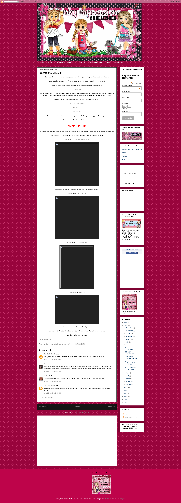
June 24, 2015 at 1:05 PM (52, 371)
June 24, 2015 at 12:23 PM (52, 359)
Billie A (46, 375)
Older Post (111, 407)
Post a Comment (47, 397)
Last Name (125, 97)
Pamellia (47, 364)
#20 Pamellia (77, 112)
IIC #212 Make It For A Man (130, 368)
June (127, 345)
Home (41, 62)
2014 (126, 388)
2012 (126, 393)
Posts (126, 414)
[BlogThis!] (78, 344)
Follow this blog (132, 252)
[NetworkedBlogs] (132, 249)
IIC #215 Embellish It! (130, 348)
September (129, 336)
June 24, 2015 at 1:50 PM (52, 381)
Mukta (124, 152)
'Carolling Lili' (81, 193)
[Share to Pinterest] (84, 344)
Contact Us (81, 62)
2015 (126, 325)
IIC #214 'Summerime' (130, 353)
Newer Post (43, 407)
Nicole (69, 242)
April (127, 376)
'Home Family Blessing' (81, 139)
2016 (126, 322)
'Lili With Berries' (81, 242)
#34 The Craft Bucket (77, 103)
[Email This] (76, 344)
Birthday (125, 103)
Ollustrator (107, 499)
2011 (125, 396)
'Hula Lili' (82, 292)
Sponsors (118, 62)
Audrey (71, 292)
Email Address (131, 85)
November (129, 330)
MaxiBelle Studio (50, 354)
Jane (65, 135)
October (128, 333)
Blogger (122, 499)
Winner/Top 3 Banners (64, 62)
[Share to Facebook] (82, 344)
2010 (126, 399)
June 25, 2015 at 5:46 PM (52, 393)
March (128, 378)
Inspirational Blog (95, 62)
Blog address (126, 111)
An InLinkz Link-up (45, 339)
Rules (50, 62)
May (127, 373)
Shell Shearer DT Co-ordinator (132, 149)
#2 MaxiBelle (77, 89)
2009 (126, 402)
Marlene (124, 156)
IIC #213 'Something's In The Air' (131, 363)
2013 (126, 391)
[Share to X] (80, 344)
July (127, 342)
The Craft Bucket (50, 385)
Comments (128, 417)
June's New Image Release (131, 357)
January (128, 384)
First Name (126, 91)
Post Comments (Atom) (81, 412)
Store (109, 62)
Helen (70, 193)
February (129, 381)
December (129, 328)
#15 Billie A (77, 108)
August (128, 339)
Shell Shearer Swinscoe (54, 344)
